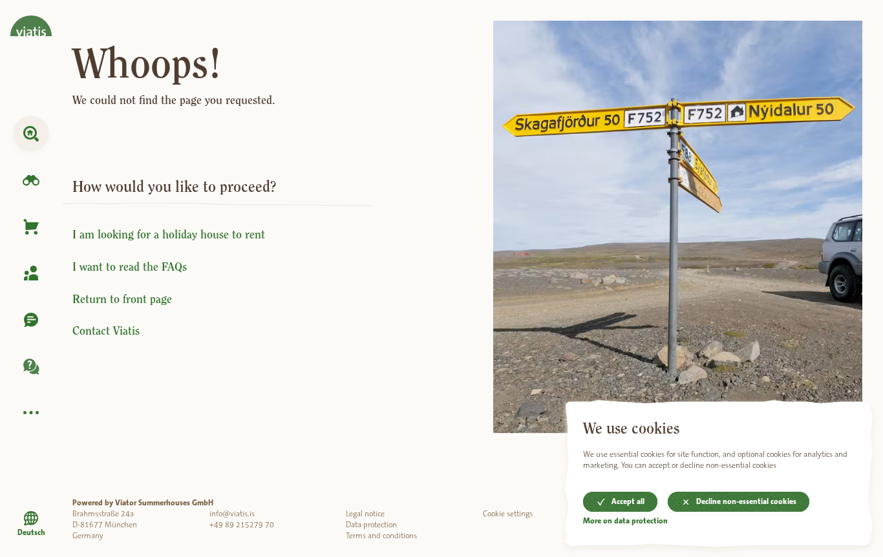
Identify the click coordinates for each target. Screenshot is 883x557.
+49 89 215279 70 (241, 525)
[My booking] (31, 273)
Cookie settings (508, 514)
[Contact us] (31, 320)
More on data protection (625, 521)
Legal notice (365, 514)
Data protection (371, 525)
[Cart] (31, 227)
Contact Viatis (106, 331)
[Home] (31, 18)
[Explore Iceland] (31, 180)
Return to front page (122, 299)
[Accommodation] (31, 134)
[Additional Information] (31, 413)
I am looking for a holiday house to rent (168, 234)
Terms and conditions (381, 536)
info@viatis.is (232, 514)
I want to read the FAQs (129, 267)
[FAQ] (31, 366)
